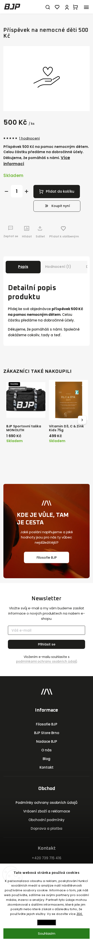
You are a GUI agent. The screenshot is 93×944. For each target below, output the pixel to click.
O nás (46, 750)
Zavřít (78, 248)
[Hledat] (47, 6)
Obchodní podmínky (46, 819)
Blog (46, 758)
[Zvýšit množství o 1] (26, 191)
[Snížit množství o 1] (6, 191)
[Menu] (86, 6)
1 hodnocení (29, 138)
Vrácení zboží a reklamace (46, 811)
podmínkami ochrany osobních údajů (46, 661)
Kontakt (46, 767)
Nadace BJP (46, 741)
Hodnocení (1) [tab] (58, 266)
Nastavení (46, 922)
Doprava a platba (46, 828)
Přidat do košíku (60, 191)
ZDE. (80, 914)
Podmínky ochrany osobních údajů (46, 802)
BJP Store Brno (46, 732)
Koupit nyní (60, 206)
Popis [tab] (23, 266)
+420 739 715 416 (46, 858)
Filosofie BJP (47, 557)
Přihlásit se (46, 644)
